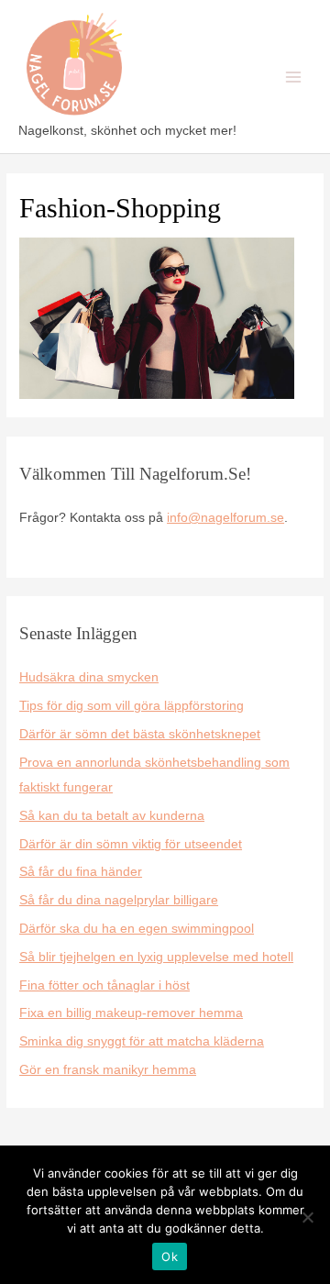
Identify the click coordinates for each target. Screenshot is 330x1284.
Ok (169, 1256)
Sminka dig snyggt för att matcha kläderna (141, 1041)
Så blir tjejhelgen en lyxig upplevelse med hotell (156, 957)
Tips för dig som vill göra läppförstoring (131, 706)
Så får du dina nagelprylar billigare (118, 900)
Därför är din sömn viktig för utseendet (130, 844)
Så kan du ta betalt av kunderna (111, 816)
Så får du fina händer (80, 872)
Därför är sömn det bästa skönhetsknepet (139, 734)
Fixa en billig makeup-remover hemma (131, 1013)
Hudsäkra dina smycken (89, 677)
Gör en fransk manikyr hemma (107, 1070)
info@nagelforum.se (225, 518)
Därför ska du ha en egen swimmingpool (136, 928)
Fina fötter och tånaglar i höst (104, 985)
